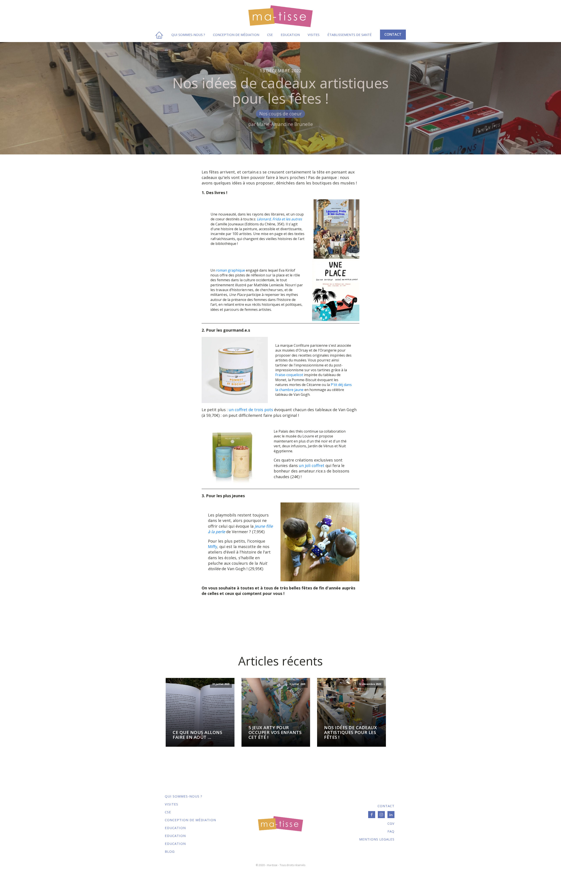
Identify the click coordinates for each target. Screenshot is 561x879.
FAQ (390, 831)
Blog (170, 851)
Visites (314, 34)
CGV (390, 823)
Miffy (212, 546)
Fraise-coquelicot (289, 374)
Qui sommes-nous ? (188, 34)
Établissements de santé (349, 34)
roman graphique (231, 270)
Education (290, 34)
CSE (270, 34)
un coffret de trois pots (251, 409)
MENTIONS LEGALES (376, 839)
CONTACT (392, 34)
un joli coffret (311, 465)
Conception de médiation (236, 34)
